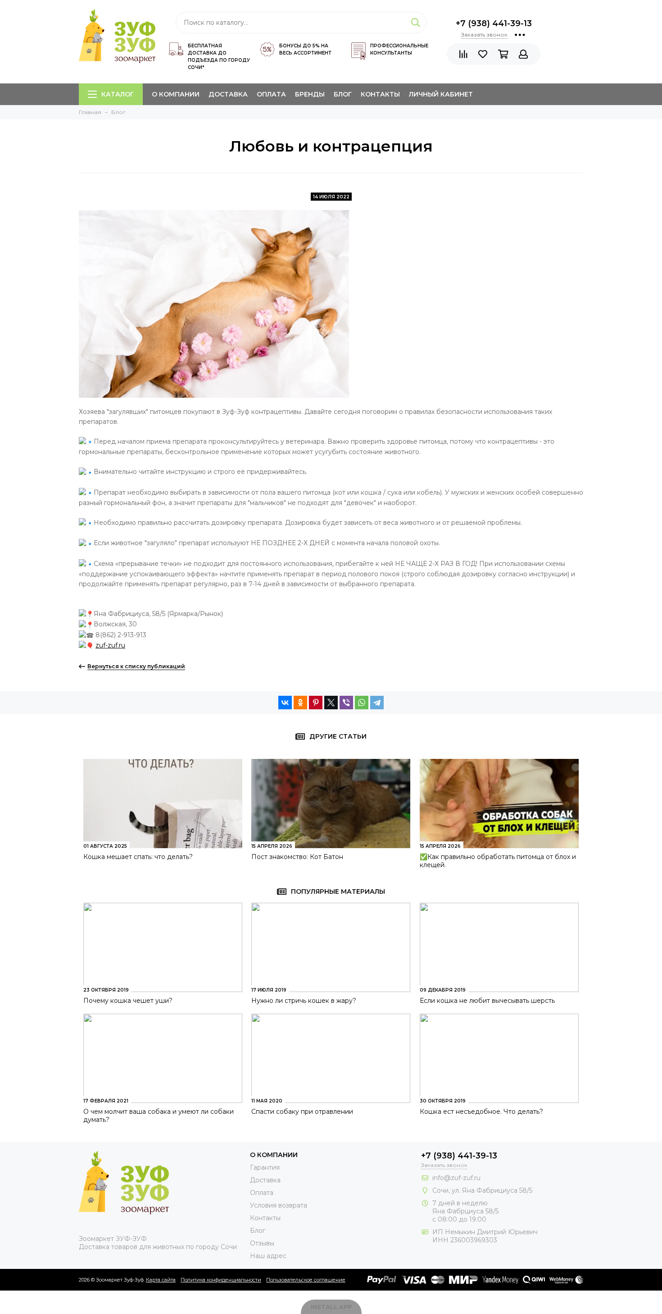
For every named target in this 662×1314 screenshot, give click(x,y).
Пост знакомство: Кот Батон (297, 857)
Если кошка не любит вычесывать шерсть (487, 1001)
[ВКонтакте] (285, 702)
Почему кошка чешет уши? (127, 1001)
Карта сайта (161, 1280)
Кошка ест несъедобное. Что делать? (481, 1111)
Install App (331, 1306)
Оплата (271, 94)
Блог (343, 94)
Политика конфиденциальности (221, 1280)
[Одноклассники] (300, 702)
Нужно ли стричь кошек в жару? (303, 1001)
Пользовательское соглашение (305, 1280)
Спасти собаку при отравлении (302, 1111)
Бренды (310, 94)
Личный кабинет (441, 94)
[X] (331, 702)
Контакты (380, 94)
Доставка (228, 94)
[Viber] (346, 702)
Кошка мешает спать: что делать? (138, 857)
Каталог (117, 94)
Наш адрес (268, 1256)
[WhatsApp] (361, 702)
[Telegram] (377, 702)
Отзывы (262, 1243)
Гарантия (265, 1167)
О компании (176, 94)
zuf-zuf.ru (110, 645)
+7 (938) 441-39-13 (494, 23)
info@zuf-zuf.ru (456, 1178)
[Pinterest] (315, 702)
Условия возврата (278, 1205)
